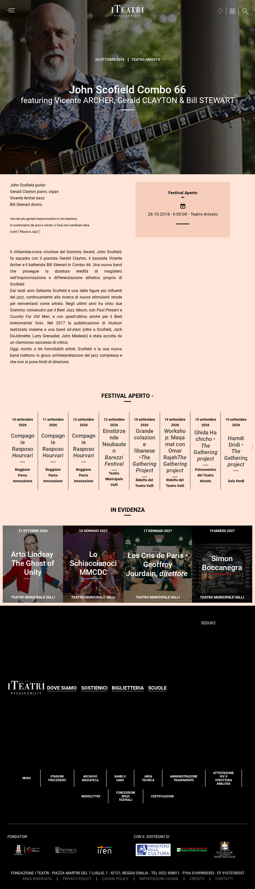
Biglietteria (128, 688)
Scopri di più (51, 602)
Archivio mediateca (90, 778)
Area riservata (37, 879)
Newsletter (90, 796)
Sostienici (94, 688)
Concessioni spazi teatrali (125, 796)
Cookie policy (115, 879)
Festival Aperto (182, 192)
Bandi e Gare (120, 778)
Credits (197, 879)
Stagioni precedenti (57, 778)
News (26, 778)
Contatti (224, 879)
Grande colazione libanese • (144, 451)
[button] (252, 447)
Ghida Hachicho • (205, 445)
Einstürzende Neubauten (114, 447)
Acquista (18, 599)
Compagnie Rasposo (22, 446)
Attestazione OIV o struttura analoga (223, 778)
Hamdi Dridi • (236, 451)
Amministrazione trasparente (183, 778)
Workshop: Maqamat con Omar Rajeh (175, 451)
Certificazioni (162, 796)
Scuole (157, 688)
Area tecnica (148, 778)
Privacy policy (77, 879)
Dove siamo (62, 688)
